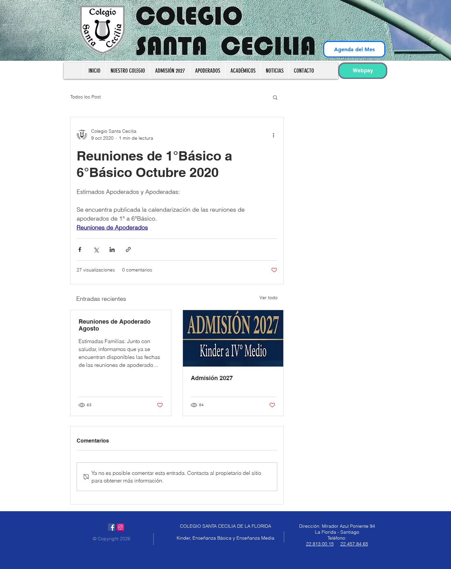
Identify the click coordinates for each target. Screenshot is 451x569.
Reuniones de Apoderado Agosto (115, 325)
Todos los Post (85, 97)
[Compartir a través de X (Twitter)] (96, 249)
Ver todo (269, 298)
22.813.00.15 (320, 544)
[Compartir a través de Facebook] (80, 249)
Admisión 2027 (212, 377)
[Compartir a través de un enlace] (128, 249)
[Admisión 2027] (233, 338)
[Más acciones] (273, 135)
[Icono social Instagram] (120, 527)
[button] (275, 97)
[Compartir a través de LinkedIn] (112, 249)
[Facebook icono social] (111, 527)
